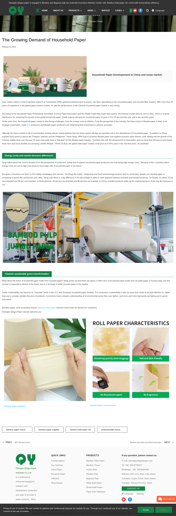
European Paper (58, 474)
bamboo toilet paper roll (80, 430)
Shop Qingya (56, 483)
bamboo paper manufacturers (103, 405)
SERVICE (105, 10)
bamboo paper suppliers (14, 406)
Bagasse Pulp (92, 478)
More (33, 499)
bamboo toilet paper (46, 308)
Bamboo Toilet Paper (95, 461)
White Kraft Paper (94, 483)
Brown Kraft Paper (94, 487)
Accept (146, 510)
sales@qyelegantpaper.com (140, 461)
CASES (118, 10)
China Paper (56, 469)
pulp (29, 125)
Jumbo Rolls (91, 469)
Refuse (164, 510)
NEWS (90, 10)
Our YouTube (57, 465)
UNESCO (55, 478)
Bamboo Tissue (96, 21)
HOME (45, 10)
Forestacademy (58, 461)
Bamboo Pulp (92, 474)
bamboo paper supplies (49, 430)
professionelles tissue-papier (113, 430)
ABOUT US (58, 10)
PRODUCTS (74, 10)
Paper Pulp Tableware (95, 492)
